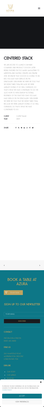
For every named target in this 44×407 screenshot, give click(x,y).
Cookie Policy (7, 390)
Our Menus (11, 375)
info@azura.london (12, 338)
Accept (22, 396)
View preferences (22, 402)
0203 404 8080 (10, 341)
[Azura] (10, 8)
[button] (41, 382)
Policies (10, 378)
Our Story (11, 372)
